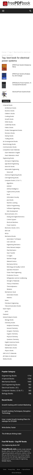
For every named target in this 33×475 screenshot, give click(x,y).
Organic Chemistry (12, 334)
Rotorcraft (10, 172)
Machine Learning (12, 203)
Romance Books (10, 133)
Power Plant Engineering (14, 272)
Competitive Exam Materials (11, 150)
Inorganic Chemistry (13, 331)
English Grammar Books (12, 342)
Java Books (10, 200)
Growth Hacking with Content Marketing (16, 405)
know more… (7, 461)
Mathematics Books (11, 348)
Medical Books (7, 359)
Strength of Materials (13, 281)
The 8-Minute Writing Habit (11, 434)
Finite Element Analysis (13, 247)
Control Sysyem (11, 219)
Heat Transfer (11, 253)
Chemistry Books (10, 323)
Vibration (9, 289)
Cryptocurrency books (13, 191)
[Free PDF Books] (16, 4)
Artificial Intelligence (13, 189)
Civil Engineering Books (12, 178)
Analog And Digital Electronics (15, 217)
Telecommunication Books (13, 306)
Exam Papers (7, 309)
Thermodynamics (12, 286)
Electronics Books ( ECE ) (12, 228)
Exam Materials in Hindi (12, 155)
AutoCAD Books (10, 166)
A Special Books (7, 105)
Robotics (9, 297)
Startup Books (9, 136)
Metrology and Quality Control (16, 267)
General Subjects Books (10, 317)
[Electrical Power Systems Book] (4, 94)
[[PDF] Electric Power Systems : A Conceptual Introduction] (4, 85)
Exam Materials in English (12, 152)
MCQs (7, 233)
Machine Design (11, 258)
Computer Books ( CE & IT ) (13, 180)
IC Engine (9, 256)
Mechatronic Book (10, 292)
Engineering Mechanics (13, 244)
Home (4, 52)
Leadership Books (10, 125)
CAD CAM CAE (11, 242)
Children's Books (10, 113)
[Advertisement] (16, 32)
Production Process (12, 275)
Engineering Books (8, 158)
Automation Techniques (14, 239)
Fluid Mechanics (11, 250)
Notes (7, 300)
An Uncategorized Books (10, 141)
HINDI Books (9, 122)
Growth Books (9, 119)
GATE (6, 311)
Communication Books (10, 147)
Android (9, 186)
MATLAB (7, 231)
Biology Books (9, 320)
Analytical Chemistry (13, 325)
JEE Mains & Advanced (9, 356)
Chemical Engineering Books (13, 175)
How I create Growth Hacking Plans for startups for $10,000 (16, 420)
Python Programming (13, 205)
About (18, 469)
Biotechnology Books (9, 144)
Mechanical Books (10, 236)
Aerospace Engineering (11, 161)
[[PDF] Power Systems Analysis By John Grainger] (4, 76)
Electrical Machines (12, 222)
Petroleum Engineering (11, 303)
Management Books (11, 345)
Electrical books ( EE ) (11, 214)
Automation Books (12, 295)
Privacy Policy (11, 469)
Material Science (11, 261)
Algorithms (10, 183)
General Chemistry (12, 328)
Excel (8, 194)
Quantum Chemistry (13, 339)
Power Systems (11, 225)
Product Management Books (13, 130)
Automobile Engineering (12, 169)
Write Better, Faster (9, 427)
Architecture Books (10, 108)
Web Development (12, 211)
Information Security (13, 197)
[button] (3, 10)
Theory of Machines (13, 283)
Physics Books (9, 350)
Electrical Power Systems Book (21, 91)
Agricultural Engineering (12, 164)
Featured (5, 314)
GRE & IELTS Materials (9, 353)
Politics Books (9, 127)
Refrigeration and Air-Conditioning (17, 278)
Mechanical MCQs (12, 264)
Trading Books (9, 138)
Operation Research (13, 270)
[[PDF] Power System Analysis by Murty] (4, 67)
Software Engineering (13, 208)
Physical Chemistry (12, 336)
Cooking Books (9, 116)
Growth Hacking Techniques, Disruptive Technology (16, 412)
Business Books (9, 111)
